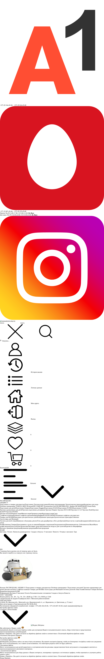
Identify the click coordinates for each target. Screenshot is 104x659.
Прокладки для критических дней (25, 517)
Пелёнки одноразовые (8, 506)
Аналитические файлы (8, 651)
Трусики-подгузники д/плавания (33, 510)
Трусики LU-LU (76, 510)
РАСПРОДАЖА (5, 501)
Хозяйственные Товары (8, 524)
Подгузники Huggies (37, 508)
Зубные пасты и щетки (73, 521)
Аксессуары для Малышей (9, 519)
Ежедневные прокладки (45, 517)
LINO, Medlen (70, 506)
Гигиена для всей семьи (8, 521)
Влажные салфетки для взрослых (67, 515)
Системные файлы (6, 640)
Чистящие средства (35, 526)
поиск (22, 323)
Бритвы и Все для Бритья (56, 521)
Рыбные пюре (16, 513)
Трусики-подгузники (41, 504)
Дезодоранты (85, 521)
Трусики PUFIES (12, 512)
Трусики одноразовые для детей (11, 510)
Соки (55, 513)
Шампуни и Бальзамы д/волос (26, 521)
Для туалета (60, 526)
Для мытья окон (22, 526)
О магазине (20, 593)
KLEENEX (47, 515)
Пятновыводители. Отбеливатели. (77, 524)
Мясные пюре (26, 513)
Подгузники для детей (8, 508)
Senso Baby (92, 506)
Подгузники (29, 504)
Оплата (27, 593)
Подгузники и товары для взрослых (12, 504)
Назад (2, 658)
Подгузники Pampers (23, 508)
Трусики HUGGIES (64, 510)
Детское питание (6, 513)
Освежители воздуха (49, 526)
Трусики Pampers (51, 510)
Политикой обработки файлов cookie (71, 633)
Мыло (91, 524)
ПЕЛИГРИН (60, 506)
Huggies (40, 515)
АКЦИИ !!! (4, 502)
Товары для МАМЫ (7, 517)
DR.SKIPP (78, 506)
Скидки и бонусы (57, 593)
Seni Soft (53, 506)
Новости (67, 593)
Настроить (11, 635)
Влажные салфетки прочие (22, 515)
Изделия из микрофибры (73, 526)
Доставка (12, 593)
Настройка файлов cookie (9, 608)
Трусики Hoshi (87, 510)
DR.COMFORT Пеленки (41, 506)
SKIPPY (85, 506)
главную (19, 553)
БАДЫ (2, 530)
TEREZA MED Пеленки (24, 506)
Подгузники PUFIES (65, 508)
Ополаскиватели (60, 524)
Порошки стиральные (46, 524)
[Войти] (15, 349)
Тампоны (75, 517)
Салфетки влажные (6, 515)
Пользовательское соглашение (40, 593)
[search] (45, 331)
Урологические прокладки (74, 504)
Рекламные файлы (6, 645)
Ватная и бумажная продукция (10, 528)
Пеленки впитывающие (56, 504)
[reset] (15, 331)
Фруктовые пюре (48, 513)
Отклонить (4, 635)
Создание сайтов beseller (8, 609)
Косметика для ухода (91, 504)
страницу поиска (31, 553)
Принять (19, 635)
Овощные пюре (36, 513)
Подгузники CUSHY (80, 508)
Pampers (35, 515)
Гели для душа (42, 521)
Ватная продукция (42, 528)
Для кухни (13, 526)
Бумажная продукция (28, 528)
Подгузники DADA (51, 508)
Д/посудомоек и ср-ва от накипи (27, 524)
